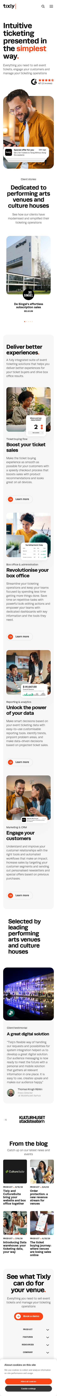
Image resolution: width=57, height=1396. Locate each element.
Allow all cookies (28, 1381)
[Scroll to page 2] (27, 321)
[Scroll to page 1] (23, 321)
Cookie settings (28, 1389)
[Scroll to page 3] (28, 321)
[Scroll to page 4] (30, 321)
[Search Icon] (43, 6)
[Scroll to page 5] (33, 321)
